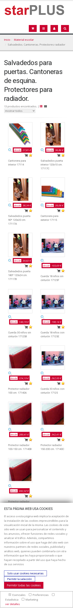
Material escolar (24, 39)
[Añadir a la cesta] (26, 155)
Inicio (7, 39)
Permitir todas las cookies (24, 585)
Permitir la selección (19, 579)
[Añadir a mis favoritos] (30, 155)
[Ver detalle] (10, 149)
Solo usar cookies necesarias (25, 573)
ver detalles (12, 604)
